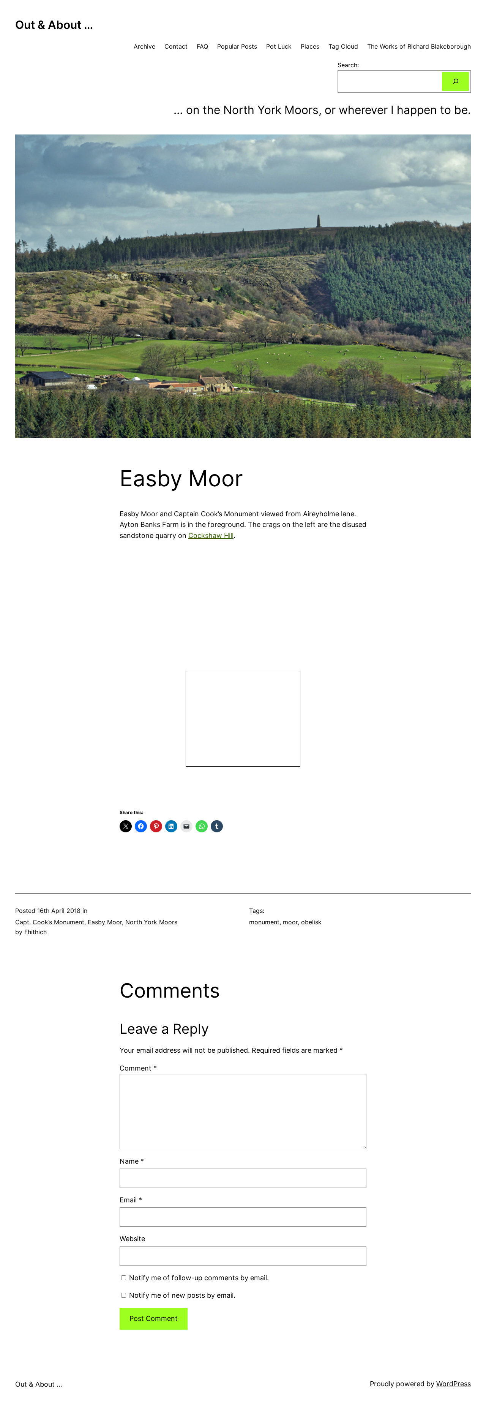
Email (131, 1200)
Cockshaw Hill (211, 535)
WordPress (453, 1384)
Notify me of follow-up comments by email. (199, 1278)
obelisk (311, 922)
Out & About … (54, 25)
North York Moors (151, 922)
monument (264, 922)
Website (132, 1239)
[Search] (455, 81)
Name (132, 1161)
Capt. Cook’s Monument (49, 922)
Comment (138, 1068)
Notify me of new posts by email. (182, 1295)
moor (290, 922)
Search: (348, 65)
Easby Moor (105, 922)
